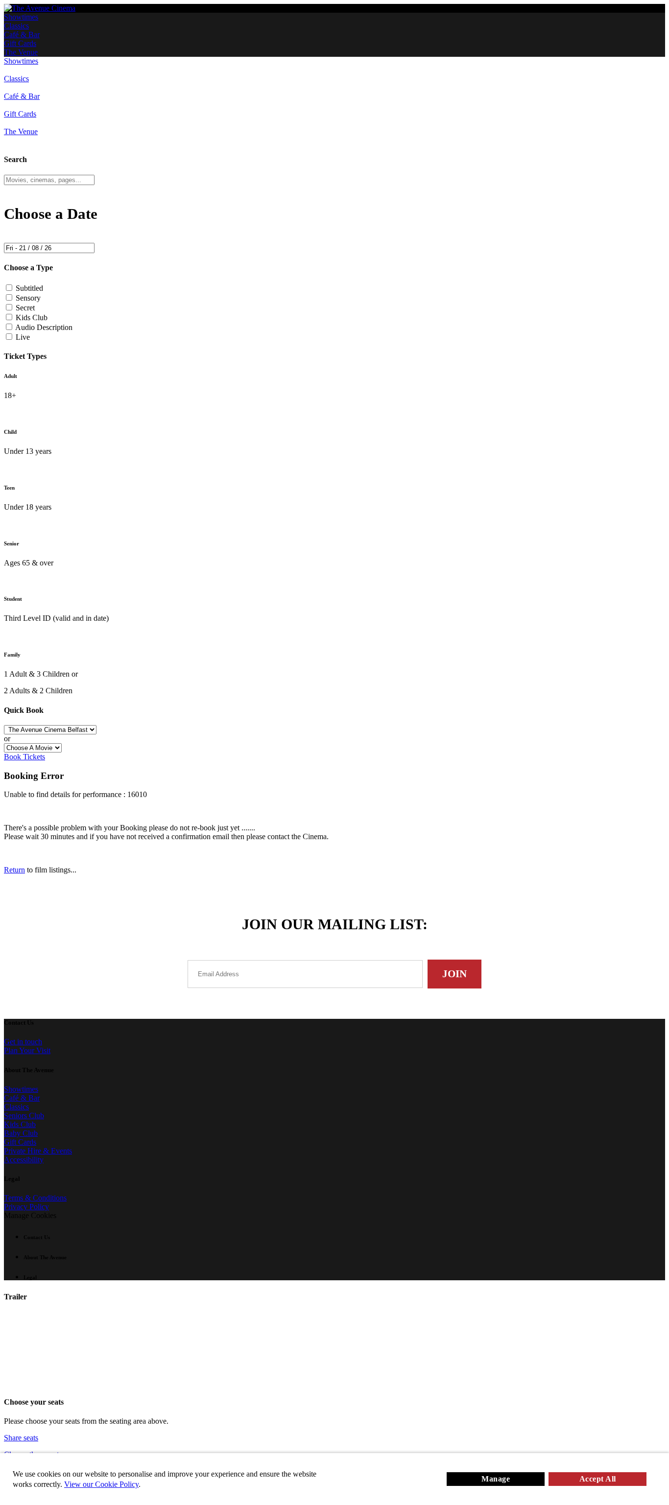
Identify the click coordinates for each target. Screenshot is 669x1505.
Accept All (597, 1479)
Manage (495, 1479)
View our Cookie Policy (101, 1484)
